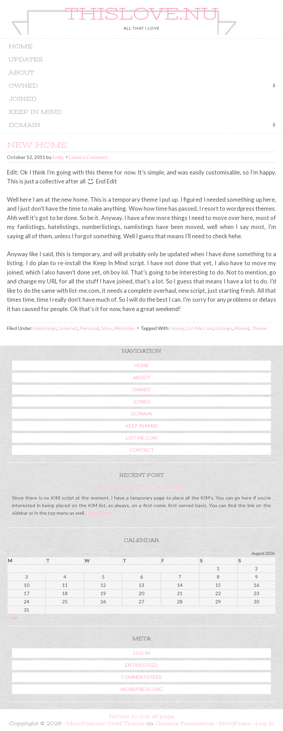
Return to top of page (141, 716)
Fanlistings (45, 328)
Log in (142, 653)
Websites (124, 328)
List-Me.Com (199, 328)
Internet (68, 328)
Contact (141, 450)
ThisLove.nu (141, 14)
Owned (20, 86)
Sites (106, 328)
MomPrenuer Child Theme (105, 723)
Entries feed (141, 665)
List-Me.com (141, 438)
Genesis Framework (184, 723)
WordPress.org (141, 689)
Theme (259, 328)
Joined (23, 99)
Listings (223, 328)
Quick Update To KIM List (141, 487)
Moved (241, 328)
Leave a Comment (88, 157)
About (21, 73)
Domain (21, 125)
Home (20, 46)
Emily (58, 157)
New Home (37, 145)
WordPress (234, 723)
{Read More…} (100, 513)
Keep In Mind (35, 112)
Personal (89, 328)
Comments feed (141, 677)
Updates (26, 60)
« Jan (12, 617)
